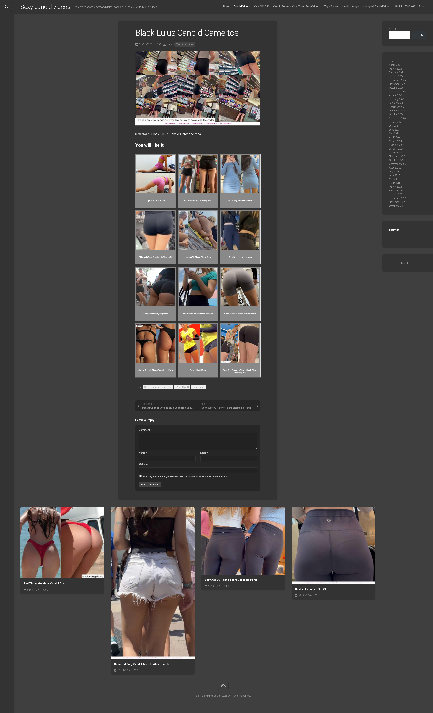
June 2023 (394, 175)
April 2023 (394, 183)
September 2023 (397, 164)
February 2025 (396, 99)
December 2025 (397, 80)
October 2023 (396, 160)
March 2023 (395, 186)
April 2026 (394, 64)
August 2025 (396, 95)
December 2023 (397, 152)
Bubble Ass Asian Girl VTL (311, 589)
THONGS (410, 6)
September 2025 (397, 91)
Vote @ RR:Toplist (398, 263)
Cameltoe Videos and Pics (158, 387)
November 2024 (397, 110)
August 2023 (396, 167)
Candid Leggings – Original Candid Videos (367, 6)
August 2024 (396, 122)
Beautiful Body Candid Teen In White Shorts (141, 664)
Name (143, 452)
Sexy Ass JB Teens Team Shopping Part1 (231, 579)
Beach (422, 6)
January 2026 (396, 76)
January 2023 (396, 194)
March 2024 (395, 141)
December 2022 (397, 198)
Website (143, 464)
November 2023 (397, 156)
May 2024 (394, 133)
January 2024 (396, 148)
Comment (145, 430)
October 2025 (396, 87)
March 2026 (395, 68)
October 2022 (396, 206)
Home (226, 6)
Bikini (398, 6)
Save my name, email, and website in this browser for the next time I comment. (186, 476)
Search (393, 29)
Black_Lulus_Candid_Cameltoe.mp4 (176, 134)
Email (204, 452)
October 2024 (396, 114)
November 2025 (397, 84)
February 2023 (396, 190)
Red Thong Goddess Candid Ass (44, 583)
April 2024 (394, 137)
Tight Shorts (331, 6)
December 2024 (397, 106)
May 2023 (394, 179)
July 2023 (394, 171)
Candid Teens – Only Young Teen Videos (297, 6)
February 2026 (396, 72)
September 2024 (397, 118)
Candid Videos (242, 6)
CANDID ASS (262, 6)
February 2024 (396, 145)
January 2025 (396, 103)
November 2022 (397, 202)
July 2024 (394, 125)
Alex (169, 44)
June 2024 (394, 129)
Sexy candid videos (45, 6)
